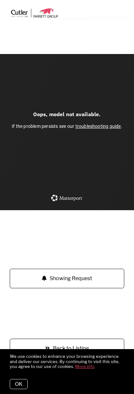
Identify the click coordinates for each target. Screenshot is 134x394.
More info (85, 366)
